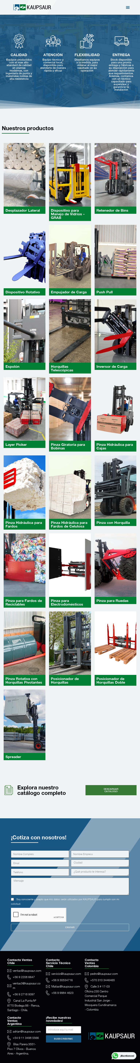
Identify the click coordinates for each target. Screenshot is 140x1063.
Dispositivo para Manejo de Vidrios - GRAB (68, 214)
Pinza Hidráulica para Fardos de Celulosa (69, 524)
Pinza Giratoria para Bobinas (68, 446)
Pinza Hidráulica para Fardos (23, 524)
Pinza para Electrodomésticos (67, 602)
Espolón (12, 366)
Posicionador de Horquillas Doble (110, 680)
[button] (128, 7)
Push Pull (104, 292)
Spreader (13, 756)
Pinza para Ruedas (112, 600)
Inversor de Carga (111, 366)
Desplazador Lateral (22, 210)
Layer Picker (16, 444)
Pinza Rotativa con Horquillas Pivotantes (23, 680)
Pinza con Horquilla (113, 522)
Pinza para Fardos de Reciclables (23, 602)
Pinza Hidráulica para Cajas (114, 446)
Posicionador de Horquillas (65, 680)
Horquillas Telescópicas (62, 368)
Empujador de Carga (69, 292)
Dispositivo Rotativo (22, 292)
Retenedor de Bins (112, 210)
